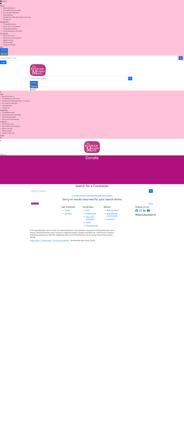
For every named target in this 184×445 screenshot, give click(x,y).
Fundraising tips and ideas (12, 31)
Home (4, 1)
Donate (4, 50)
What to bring (8, 40)
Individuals (35, 203)
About (2, 6)
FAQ (1, 47)
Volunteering (8, 15)
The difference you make (12, 10)
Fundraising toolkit (10, 29)
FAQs (87, 210)
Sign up (4, 54)
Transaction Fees (92, 226)
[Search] (181, 58)
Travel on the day (9, 45)
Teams (150, 203)
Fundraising (4, 22)
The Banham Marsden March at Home (17, 17)
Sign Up (34, 86)
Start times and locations (12, 38)
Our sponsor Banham (11, 13)
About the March (9, 8)
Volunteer (68, 213)
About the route (9, 36)
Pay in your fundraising (11, 26)
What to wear (8, 42)
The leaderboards (9, 24)
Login (3, 62)
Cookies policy (46, 240)
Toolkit (88, 222)
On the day (4, 33)
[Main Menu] (1, 140)
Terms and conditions (61, 240)
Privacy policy (35, 240)
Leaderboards (91, 213)
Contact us (7, 19)
